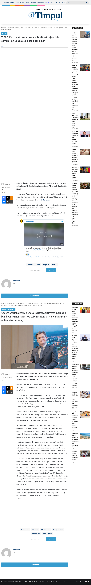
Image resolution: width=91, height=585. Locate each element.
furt (38, 265)
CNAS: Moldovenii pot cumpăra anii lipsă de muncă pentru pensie (75, 119)
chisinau (30, 265)
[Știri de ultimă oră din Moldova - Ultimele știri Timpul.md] (45, 15)
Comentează (35, 296)
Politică (12, 2)
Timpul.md (7, 184)
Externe (27, 2)
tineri (54, 265)
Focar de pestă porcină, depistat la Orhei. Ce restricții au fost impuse (75, 155)
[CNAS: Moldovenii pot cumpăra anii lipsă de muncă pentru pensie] (85, 116)
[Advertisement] (81, 257)
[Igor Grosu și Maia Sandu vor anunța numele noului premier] (85, 170)
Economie (33, 2)
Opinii (17, 2)
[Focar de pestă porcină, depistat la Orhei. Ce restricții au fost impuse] (85, 152)
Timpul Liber (40, 2)
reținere (46, 265)
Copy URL (50, 270)
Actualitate (6, 2)
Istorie (22, 2)
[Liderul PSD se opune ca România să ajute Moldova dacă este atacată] (85, 134)
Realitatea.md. (46, 200)
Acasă (4, 28)
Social (17, 28)
